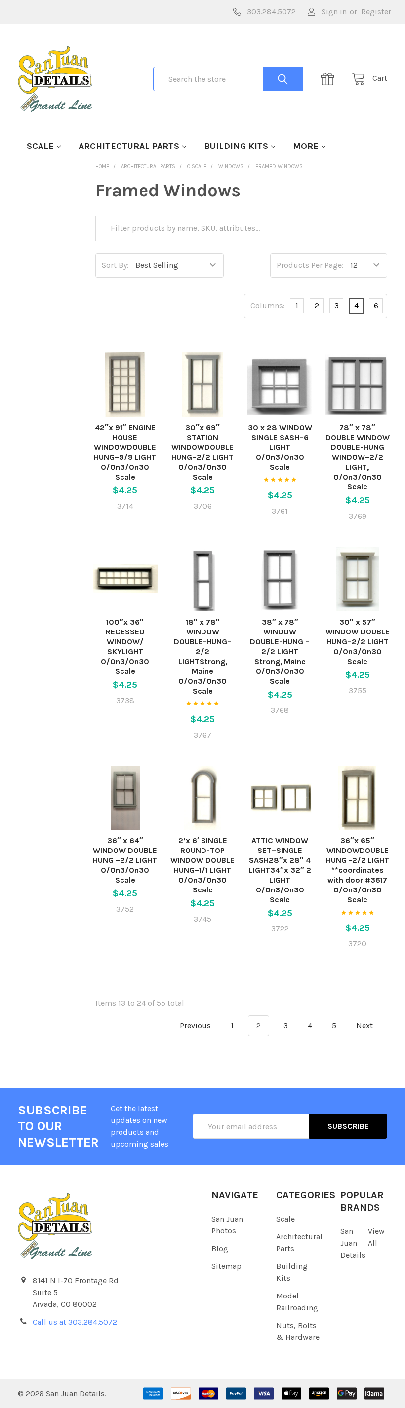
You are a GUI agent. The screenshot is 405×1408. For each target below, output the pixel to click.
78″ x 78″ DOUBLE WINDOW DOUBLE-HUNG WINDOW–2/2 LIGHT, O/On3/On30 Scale (357, 457)
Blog (219, 1248)
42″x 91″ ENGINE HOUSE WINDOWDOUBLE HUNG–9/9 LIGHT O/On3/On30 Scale (125, 452)
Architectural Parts (129, 146)
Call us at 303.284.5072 (75, 1322)
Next (365, 1025)
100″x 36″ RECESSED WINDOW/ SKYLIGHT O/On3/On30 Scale (125, 646)
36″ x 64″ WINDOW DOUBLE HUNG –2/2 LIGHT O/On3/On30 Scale (125, 860)
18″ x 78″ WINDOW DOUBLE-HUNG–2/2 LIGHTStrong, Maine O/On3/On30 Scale (203, 656)
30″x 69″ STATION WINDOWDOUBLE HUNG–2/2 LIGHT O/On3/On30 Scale (202, 452)
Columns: (267, 305)
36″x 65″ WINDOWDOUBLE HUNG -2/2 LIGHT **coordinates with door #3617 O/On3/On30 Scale (357, 870)
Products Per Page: (310, 265)
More (306, 146)
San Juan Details (352, 1243)
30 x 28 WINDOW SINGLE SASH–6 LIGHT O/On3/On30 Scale (280, 447)
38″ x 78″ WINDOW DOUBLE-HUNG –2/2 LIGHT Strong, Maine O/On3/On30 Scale (280, 651)
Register (376, 11)
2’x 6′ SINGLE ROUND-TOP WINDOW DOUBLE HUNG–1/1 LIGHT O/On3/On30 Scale (202, 865)
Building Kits (236, 146)
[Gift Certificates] (330, 79)
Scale (40, 146)
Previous (194, 1025)
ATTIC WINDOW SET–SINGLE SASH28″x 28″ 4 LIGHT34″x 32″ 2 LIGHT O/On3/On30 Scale (280, 870)
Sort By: (115, 265)
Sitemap (226, 1266)
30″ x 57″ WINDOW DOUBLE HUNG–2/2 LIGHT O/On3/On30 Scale (357, 641)
